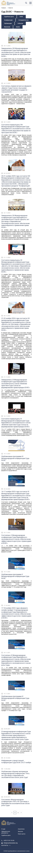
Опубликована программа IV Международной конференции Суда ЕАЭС (15, 698)
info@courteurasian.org (11, 843)
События (20, 23)
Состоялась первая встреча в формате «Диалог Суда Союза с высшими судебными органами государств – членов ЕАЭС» (16, 89)
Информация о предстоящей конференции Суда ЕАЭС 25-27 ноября (16, 761)
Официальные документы (5, 832)
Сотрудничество (24, 20)
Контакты (4, 845)
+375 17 (6, 840)
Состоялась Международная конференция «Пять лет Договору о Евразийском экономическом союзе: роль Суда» (15, 802)
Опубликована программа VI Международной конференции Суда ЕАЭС (15, 458)
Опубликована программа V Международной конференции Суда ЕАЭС (15, 576)
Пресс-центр (21, 834)
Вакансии (7, 27)
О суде (3, 829)
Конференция (8, 20)
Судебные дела (9, 16)
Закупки (20, 831)
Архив (18, 27)
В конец (21, 812)
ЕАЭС (21, 16)
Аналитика (21, 829)
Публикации (8, 23)
